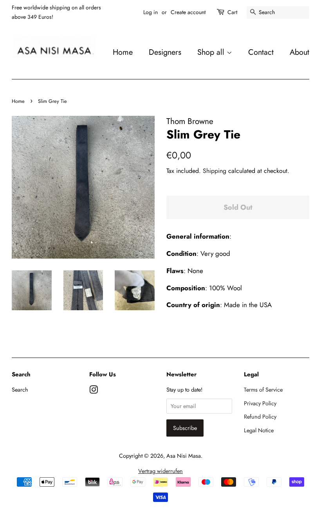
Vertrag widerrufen (160, 471)
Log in (150, 12)
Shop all (212, 52)
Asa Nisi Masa (183, 456)
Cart (232, 12)
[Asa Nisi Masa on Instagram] (93, 391)
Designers (165, 52)
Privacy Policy (260, 403)
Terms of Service (263, 390)
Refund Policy (260, 417)
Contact (261, 52)
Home (123, 52)
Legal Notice (259, 430)
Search (20, 390)
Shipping (214, 170)
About (299, 52)
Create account (188, 12)
